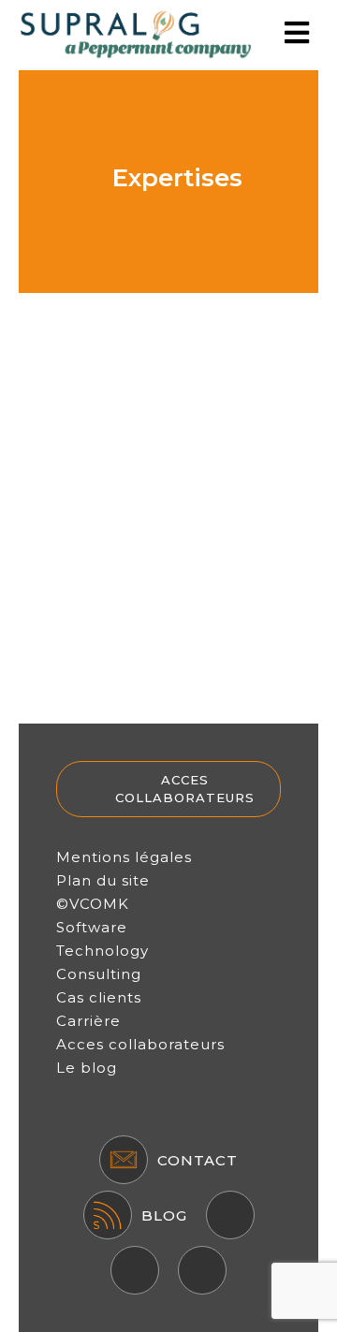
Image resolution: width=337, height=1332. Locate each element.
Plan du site (103, 880)
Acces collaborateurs (185, 788)
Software (91, 927)
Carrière (88, 1021)
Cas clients (98, 997)
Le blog (86, 1067)
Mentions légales (124, 857)
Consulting (98, 974)
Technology (102, 950)
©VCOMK (92, 904)
